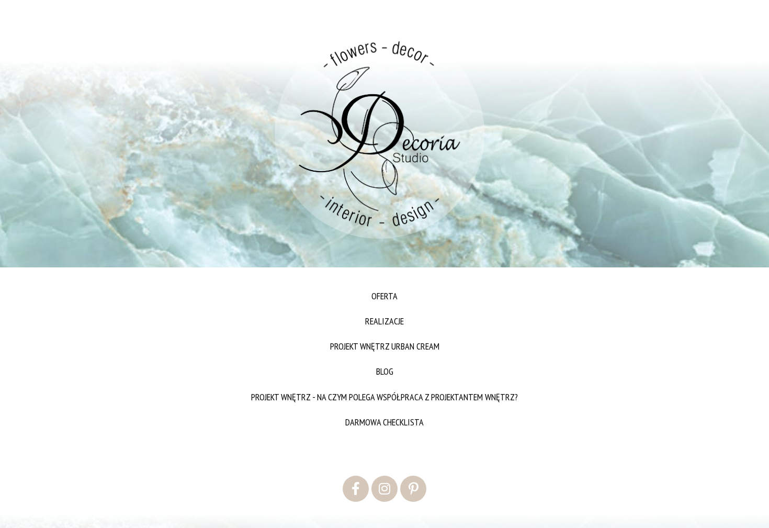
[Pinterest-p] (413, 489)
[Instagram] (384, 489)
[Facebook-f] (356, 489)
